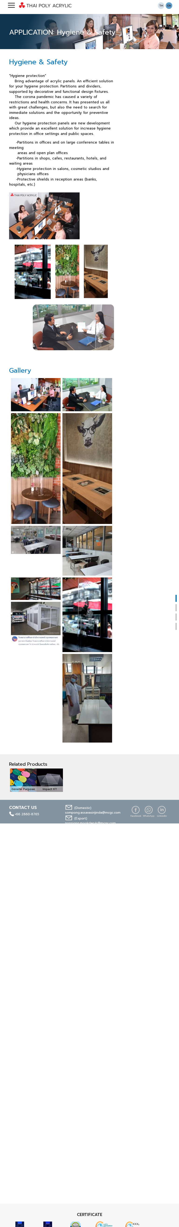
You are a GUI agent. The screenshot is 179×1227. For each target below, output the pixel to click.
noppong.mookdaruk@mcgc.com (90, 823)
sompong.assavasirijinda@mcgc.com (92, 812)
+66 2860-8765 (27, 814)
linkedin (162, 811)
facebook (135, 811)
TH (161, 6)
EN (169, 6)
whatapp (149, 811)
